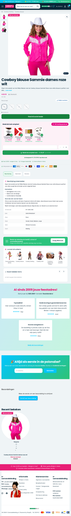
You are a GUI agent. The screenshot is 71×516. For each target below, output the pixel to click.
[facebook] (7, 493)
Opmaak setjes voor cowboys (28, 137)
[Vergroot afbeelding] (67, 16)
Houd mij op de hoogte (35, 116)
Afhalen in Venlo (23, 480)
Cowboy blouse (19, 11)
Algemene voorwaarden (43, 480)
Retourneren (39, 498)
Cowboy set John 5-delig (39, 137)
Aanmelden (50, 370)
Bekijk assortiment (2, 6)
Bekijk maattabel (63, 100)
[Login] (65, 6)
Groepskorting (40, 492)
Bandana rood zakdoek (18, 137)
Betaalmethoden (40, 483)
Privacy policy (23, 489)
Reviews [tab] (27, 173)
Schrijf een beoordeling (28, 398)
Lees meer (8, 90)
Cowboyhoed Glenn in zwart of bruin (8, 137)
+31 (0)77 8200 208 (9, 481)
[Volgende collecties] (64, 257)
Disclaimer (22, 483)
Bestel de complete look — (37, 152)
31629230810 (12, 488)
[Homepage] (2, 11)
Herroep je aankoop (41, 495)
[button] (66, 147)
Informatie (23, 476)
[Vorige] (59, 271)
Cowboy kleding (8, 11)
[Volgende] (63, 271)
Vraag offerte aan (58, 240)
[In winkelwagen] (11, 135)
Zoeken (37, 6)
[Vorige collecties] (6, 257)
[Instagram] (2, 493)
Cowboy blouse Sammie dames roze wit (15, 454)
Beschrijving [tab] (8, 173)
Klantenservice (42, 476)
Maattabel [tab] (18, 173)
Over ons (21, 486)
